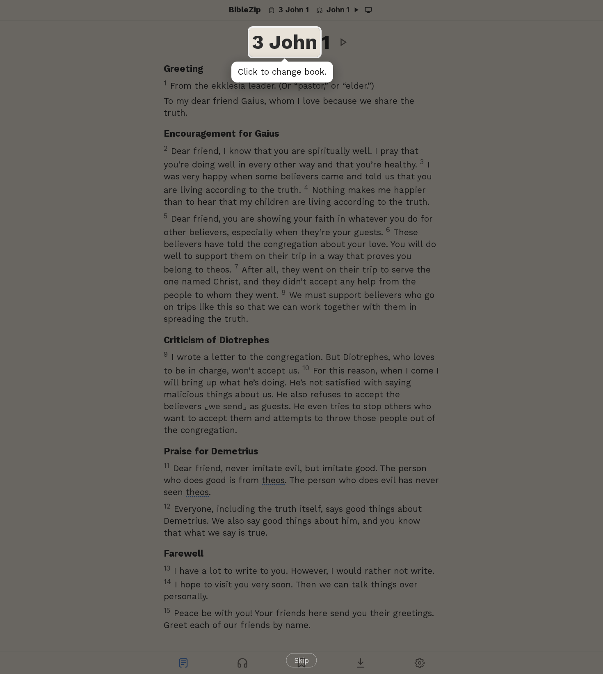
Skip (302, 660)
